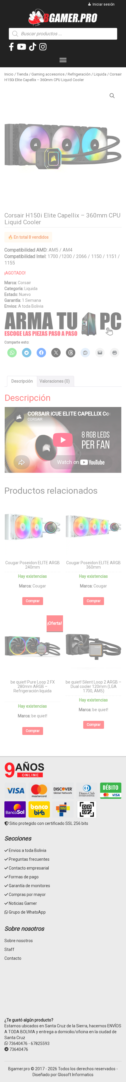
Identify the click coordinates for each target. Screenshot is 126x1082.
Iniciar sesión (104, 4)
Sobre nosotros (18, 940)
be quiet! (39, 715)
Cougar (39, 586)
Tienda (22, 74)
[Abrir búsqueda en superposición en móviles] (63, 34)
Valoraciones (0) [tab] (55, 381)
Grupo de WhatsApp (27, 912)
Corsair (24, 282)
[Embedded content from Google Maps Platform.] (63, 994)
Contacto (12, 958)
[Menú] (63, 61)
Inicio (8, 74)
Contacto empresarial (29, 868)
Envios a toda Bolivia (27, 850)
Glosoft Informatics (75, 1074)
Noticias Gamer (23, 903)
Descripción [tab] (22, 381)
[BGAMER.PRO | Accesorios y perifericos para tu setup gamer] (63, 17)
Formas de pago (24, 877)
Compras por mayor (27, 894)
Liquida (100, 74)
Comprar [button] (33, 601)
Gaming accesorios (47, 74)
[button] (112, 96)
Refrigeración (79, 74)
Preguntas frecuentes (29, 859)
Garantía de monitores (29, 885)
